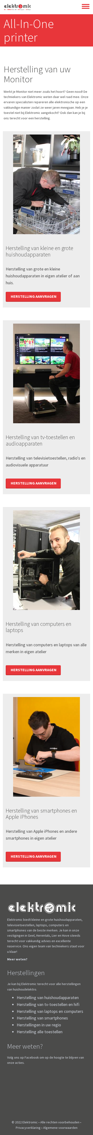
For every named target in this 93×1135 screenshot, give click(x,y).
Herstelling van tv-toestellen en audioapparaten (40, 440)
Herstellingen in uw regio (39, 1025)
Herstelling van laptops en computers (50, 1011)
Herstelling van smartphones (42, 1018)
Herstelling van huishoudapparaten (48, 997)
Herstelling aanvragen (34, 296)
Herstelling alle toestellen (39, 1031)
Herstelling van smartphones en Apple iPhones (41, 813)
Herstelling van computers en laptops (38, 627)
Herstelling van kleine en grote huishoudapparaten (39, 251)
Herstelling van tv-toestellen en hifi (48, 1004)
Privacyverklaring (28, 1128)
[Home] (17, 7)
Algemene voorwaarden (60, 1128)
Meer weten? (17, 959)
